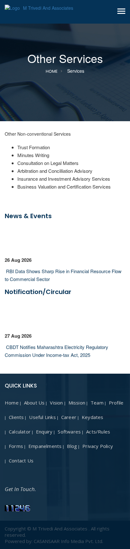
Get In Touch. (20, 489)
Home (52, 71)
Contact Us (21, 460)
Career (68, 417)
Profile (116, 402)
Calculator (20, 431)
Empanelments (45, 446)
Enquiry (44, 431)
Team (97, 402)
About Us (34, 402)
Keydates (92, 417)
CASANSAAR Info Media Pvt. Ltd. (68, 541)
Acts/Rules (98, 431)
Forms (16, 446)
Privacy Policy (97, 446)
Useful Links (42, 417)
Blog (72, 446)
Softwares (69, 431)
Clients (16, 417)
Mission (76, 402)
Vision (56, 402)
